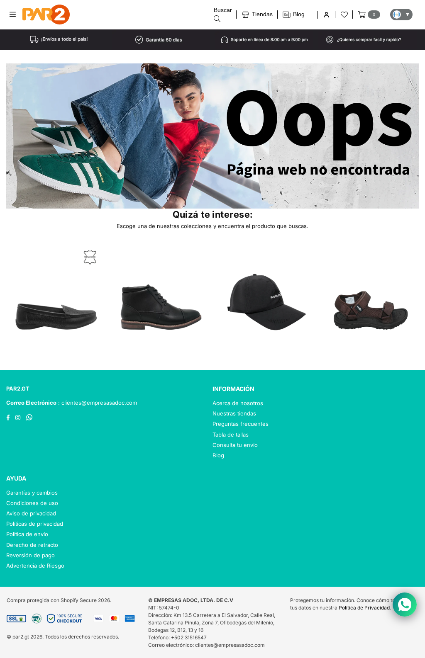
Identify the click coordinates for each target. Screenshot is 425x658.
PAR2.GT (17, 388)
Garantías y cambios (32, 492)
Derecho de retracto (32, 544)
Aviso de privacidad (31, 513)
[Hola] (326, 15)
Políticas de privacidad (34, 523)
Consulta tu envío (235, 445)
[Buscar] (223, 14)
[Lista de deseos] (343, 14)
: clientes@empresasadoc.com (96, 402)
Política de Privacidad (364, 608)
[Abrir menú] (15, 14)
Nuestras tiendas (234, 413)
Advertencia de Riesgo (35, 565)
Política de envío (27, 534)
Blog (218, 455)
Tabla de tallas (230, 434)
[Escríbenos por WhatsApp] (405, 604)
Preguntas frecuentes (240, 423)
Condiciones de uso (32, 503)
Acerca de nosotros (237, 403)
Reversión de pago (30, 555)
